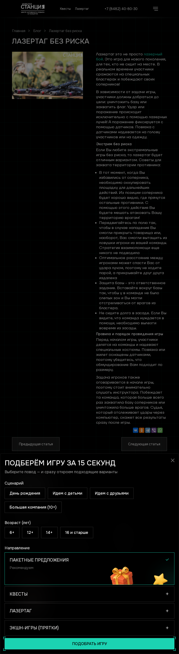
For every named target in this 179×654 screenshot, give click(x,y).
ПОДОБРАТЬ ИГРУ (89, 643)
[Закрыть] (172, 460)
